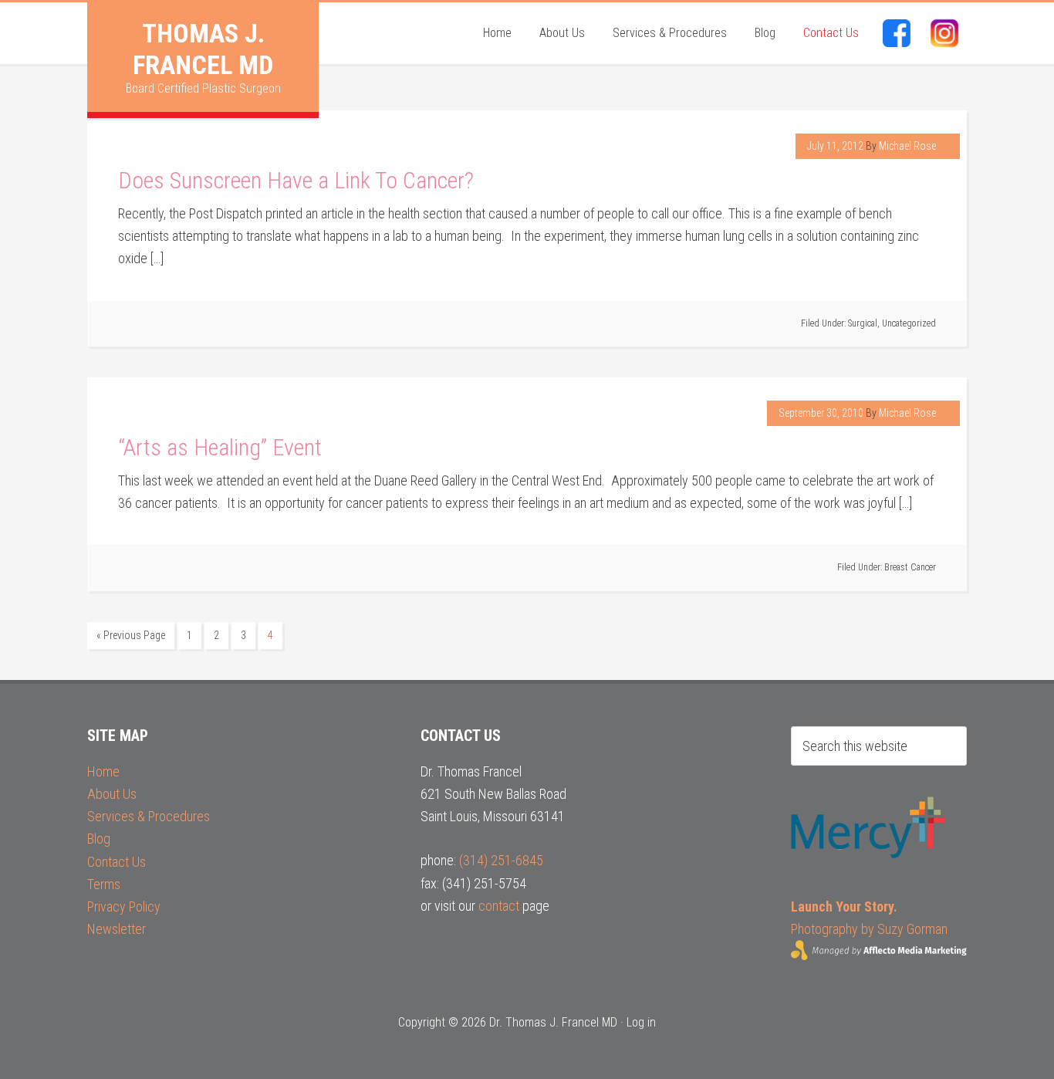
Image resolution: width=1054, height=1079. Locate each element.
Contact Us (116, 862)
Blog (98, 838)
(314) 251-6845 (501, 860)
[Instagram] (944, 33)
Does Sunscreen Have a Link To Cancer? (296, 180)
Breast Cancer (910, 567)
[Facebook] (896, 33)
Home (103, 771)
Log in (641, 1022)
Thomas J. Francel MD (203, 49)
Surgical (862, 323)
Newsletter (116, 929)
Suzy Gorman (912, 929)
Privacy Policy (123, 906)
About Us (112, 794)
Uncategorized (909, 323)
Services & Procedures (148, 816)
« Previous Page (130, 635)
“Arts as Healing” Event (220, 447)
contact (498, 906)
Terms (103, 884)
